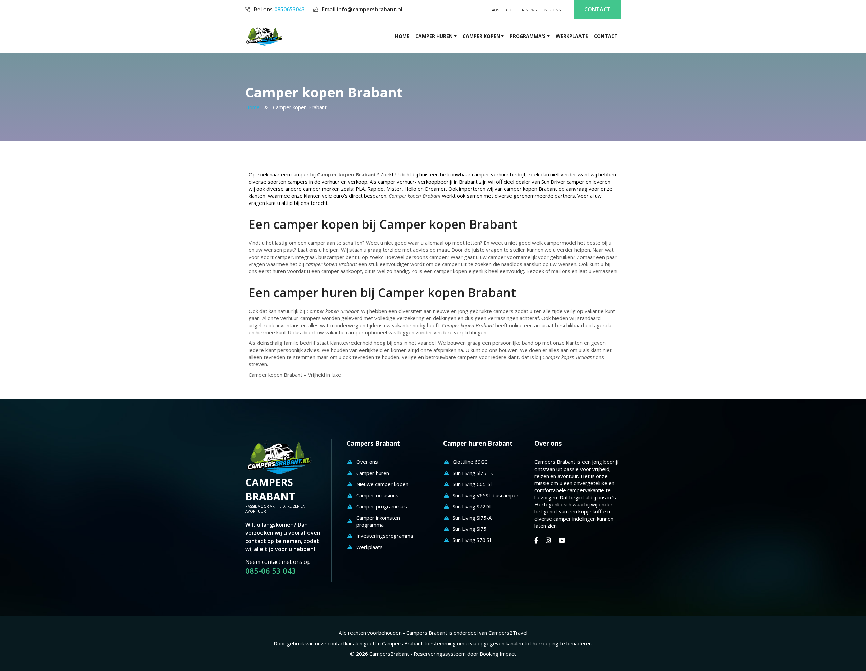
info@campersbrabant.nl (369, 9)
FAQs (494, 10)
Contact (597, 9)
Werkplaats (572, 36)
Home (252, 107)
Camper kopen (481, 36)
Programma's (528, 36)
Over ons (551, 10)
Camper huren (434, 36)
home (402, 36)
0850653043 (289, 9)
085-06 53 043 (270, 571)
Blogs (510, 10)
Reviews (529, 10)
